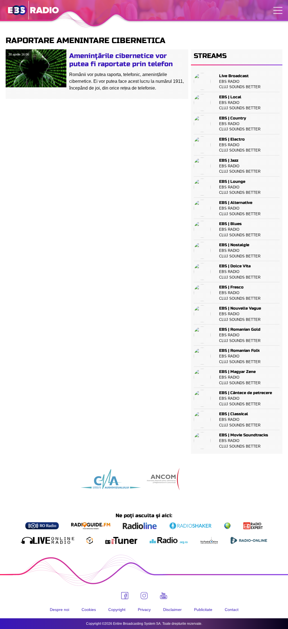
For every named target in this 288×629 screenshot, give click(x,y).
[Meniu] (277, 10)
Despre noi (59, 609)
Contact (231, 609)
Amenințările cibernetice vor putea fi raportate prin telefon (121, 60)
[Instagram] (144, 595)
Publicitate (203, 609)
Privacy (144, 609)
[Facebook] (124, 595)
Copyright (116, 609)
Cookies (89, 609)
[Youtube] (163, 595)
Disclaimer (172, 609)
